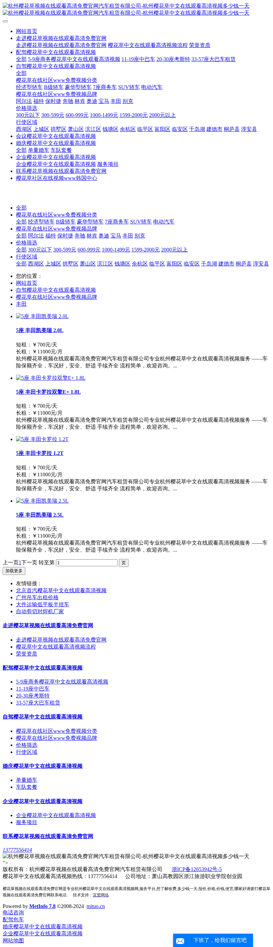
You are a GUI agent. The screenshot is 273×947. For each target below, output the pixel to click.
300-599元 (64, 249)
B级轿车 (66, 222)
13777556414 (17, 850)
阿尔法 (36, 235)
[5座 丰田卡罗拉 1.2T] (42, 439)
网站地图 (13, 940)
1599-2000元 (146, 249)
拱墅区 (71, 263)
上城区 (53, 263)
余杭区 (140, 263)
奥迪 (104, 235)
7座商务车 (117, 222)
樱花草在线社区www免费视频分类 (56, 215)
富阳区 (174, 263)
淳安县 (261, 263)
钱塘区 (123, 263)
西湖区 (36, 263)
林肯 (92, 235)
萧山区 (88, 263)
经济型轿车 (41, 222)
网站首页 (26, 31)
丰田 (128, 235)
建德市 (226, 263)
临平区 (157, 263)
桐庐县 (244, 263)
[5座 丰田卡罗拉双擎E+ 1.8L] (51, 378)
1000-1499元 (116, 249)
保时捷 (65, 235)
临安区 (192, 263)
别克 (140, 235)
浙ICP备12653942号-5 (197, 869)
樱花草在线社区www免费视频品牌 (56, 229)
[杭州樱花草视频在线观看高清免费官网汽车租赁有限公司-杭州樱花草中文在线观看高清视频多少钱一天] (136, 10)
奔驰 (80, 235)
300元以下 (40, 249)
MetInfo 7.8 (42, 906)
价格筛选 (26, 242)
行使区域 (26, 256)
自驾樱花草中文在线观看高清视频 (56, 290)
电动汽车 (163, 222)
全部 (21, 59)
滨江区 (105, 263)
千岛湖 (209, 263)
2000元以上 (174, 249)
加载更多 (14, 570)
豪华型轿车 (90, 222)
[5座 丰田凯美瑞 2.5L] (42, 501)
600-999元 (89, 249)
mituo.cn (96, 906)
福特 (50, 235)
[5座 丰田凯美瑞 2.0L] (42, 316)
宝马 (116, 235)
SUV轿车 (141, 222)
